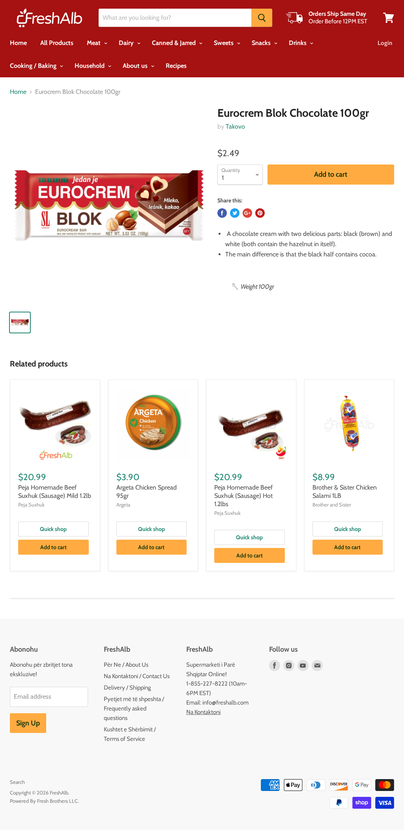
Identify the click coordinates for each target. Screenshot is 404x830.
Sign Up (28, 723)
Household (90, 65)
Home (18, 43)
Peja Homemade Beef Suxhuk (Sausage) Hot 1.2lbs (243, 496)
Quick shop (53, 529)
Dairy (127, 43)
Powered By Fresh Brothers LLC (44, 801)
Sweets (224, 43)
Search (17, 782)
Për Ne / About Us (126, 664)
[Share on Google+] (247, 213)
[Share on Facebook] (222, 213)
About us (136, 65)
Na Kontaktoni (203, 712)
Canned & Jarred (174, 43)
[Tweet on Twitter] (234, 213)
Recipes (176, 65)
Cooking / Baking (34, 65)
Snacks (262, 43)
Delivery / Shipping (127, 687)
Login (385, 43)
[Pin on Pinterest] (260, 213)
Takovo (235, 126)
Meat (94, 43)
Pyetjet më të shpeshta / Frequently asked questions (134, 708)
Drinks (298, 43)
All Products (56, 43)
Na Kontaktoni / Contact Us (137, 676)
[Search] (261, 18)
